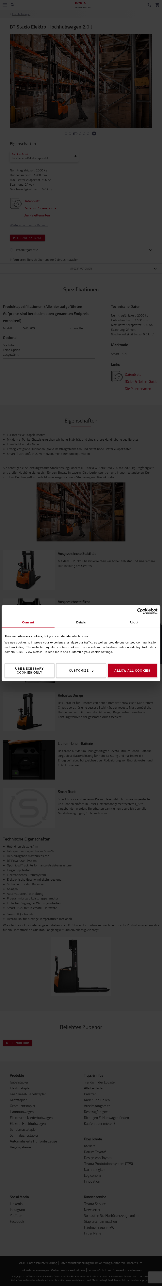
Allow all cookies (132, 670)
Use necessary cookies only (29, 670)
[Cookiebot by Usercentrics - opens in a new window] (140, 611)
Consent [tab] (28, 622)
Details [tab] (81, 622)
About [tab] (134, 622)
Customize (79, 670)
